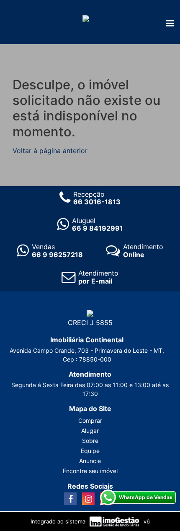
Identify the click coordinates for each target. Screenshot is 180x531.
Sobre (90, 440)
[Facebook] (70, 498)
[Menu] (170, 24)
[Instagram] (88, 498)
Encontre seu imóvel (90, 470)
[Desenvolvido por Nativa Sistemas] (115, 521)
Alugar (90, 430)
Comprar (90, 420)
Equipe (90, 450)
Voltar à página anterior (50, 150)
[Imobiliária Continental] (85, 17)
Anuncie (90, 460)
